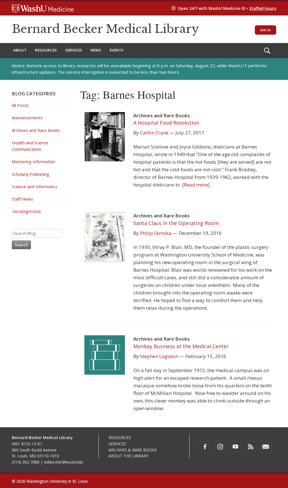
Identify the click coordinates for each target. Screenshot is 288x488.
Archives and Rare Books (36, 130)
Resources (46, 50)
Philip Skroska (156, 233)
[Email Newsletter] (265, 446)
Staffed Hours (262, 8)
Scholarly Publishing (30, 174)
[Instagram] (220, 446)
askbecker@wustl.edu (63, 462)
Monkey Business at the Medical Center (181, 346)
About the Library (128, 455)
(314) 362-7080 (25, 462)
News (96, 50)
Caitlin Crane (154, 132)
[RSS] (250, 446)
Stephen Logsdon (159, 356)
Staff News (22, 199)
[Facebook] (205, 446)
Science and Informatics (34, 186)
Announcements (27, 117)
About (19, 50)
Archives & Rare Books (133, 450)
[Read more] (195, 184)
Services (73, 50)
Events (116, 50)
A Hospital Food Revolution (166, 122)
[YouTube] (235, 446)
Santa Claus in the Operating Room (176, 223)
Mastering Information (33, 161)
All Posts (20, 105)
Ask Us (265, 30)
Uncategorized (26, 211)
